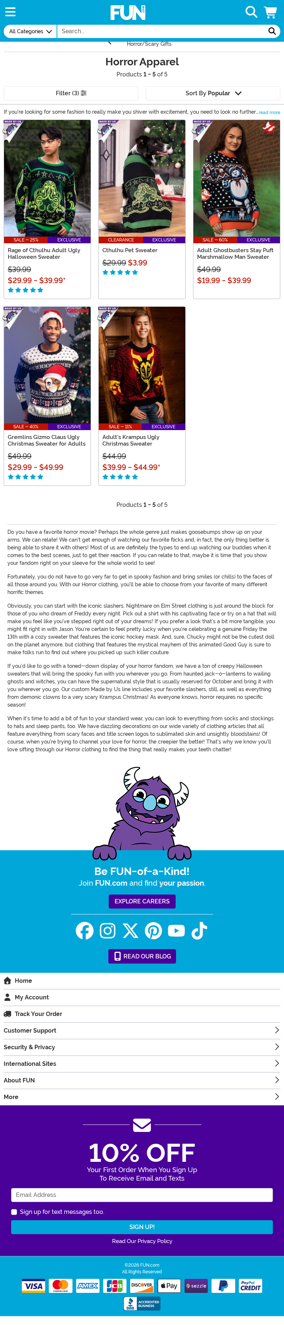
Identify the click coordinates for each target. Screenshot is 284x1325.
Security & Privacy (29, 1047)
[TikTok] (199, 931)
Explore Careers (142, 901)
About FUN (19, 1080)
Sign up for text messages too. (62, 1211)
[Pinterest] (153, 931)
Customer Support (30, 1030)
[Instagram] (107, 931)
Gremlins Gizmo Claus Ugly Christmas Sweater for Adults (46, 440)
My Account (32, 997)
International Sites (30, 1063)
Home (23, 980)
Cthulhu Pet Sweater (130, 250)
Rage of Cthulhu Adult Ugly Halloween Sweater (44, 253)
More (11, 1097)
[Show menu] (10, 12)
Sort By (208, 93)
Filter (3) (68, 93)
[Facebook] (85, 931)
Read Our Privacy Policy (142, 1241)
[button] (271, 12)
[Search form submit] (272, 31)
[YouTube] (176, 931)
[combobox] (160, 31)
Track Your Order (38, 1013)
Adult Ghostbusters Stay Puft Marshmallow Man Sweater (235, 253)
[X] (130, 931)
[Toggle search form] (251, 12)
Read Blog (146, 956)
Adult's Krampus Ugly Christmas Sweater (130, 440)
